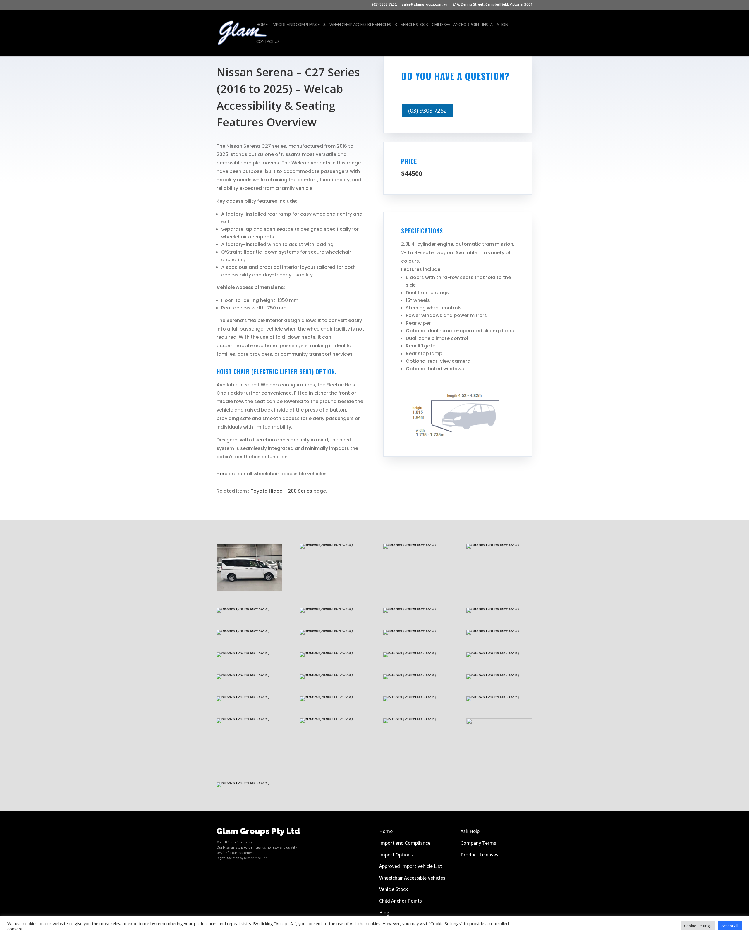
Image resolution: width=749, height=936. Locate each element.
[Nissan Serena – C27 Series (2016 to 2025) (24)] (249, 608)
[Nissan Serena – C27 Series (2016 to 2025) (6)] (416, 696)
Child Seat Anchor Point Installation (470, 25)
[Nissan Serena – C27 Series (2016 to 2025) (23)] (333, 608)
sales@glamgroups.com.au (424, 5)
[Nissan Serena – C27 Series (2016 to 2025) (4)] (249, 718)
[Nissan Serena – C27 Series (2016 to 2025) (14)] (416, 652)
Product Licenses (479, 854)
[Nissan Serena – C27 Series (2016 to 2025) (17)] (499, 630)
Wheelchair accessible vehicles (360, 25)
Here (222, 473)
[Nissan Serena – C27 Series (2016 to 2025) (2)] (416, 718)
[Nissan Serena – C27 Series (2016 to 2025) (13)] (499, 652)
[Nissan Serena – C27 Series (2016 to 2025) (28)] (249, 589)
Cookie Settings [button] (698, 925)
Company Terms (478, 842)
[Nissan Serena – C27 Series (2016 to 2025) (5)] (499, 696)
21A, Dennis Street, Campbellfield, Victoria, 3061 (492, 5)
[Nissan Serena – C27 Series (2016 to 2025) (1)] (499, 722)
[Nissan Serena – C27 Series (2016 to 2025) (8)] (249, 696)
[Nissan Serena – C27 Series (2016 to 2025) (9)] (499, 674)
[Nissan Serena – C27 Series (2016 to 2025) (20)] (249, 630)
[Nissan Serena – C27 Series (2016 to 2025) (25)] (499, 544)
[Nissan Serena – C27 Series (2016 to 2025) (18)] (416, 630)
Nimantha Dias (255, 858)
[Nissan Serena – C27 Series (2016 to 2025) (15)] (333, 652)
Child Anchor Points (400, 900)
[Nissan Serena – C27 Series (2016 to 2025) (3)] (333, 718)
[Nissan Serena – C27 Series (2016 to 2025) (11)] (333, 674)
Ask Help (470, 831)
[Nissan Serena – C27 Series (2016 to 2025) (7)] (333, 696)
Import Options (396, 854)
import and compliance (295, 25)
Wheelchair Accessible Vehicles (412, 877)
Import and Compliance (404, 842)
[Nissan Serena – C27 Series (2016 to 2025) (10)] (416, 674)
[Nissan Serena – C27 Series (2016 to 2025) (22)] (416, 608)
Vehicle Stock (414, 25)
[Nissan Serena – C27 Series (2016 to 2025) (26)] (416, 544)
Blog (384, 912)
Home (261, 25)
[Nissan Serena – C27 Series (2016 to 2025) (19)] (333, 630)
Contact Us (267, 41)
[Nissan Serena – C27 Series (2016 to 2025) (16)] (249, 652)
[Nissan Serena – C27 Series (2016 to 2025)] (249, 782)
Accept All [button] (729, 925)
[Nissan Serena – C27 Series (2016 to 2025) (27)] (333, 544)
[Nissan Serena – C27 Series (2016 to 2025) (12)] (249, 674)
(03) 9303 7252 (384, 5)
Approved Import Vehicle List (410, 866)
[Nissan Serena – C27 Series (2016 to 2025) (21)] (499, 608)
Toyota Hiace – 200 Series (281, 491)
